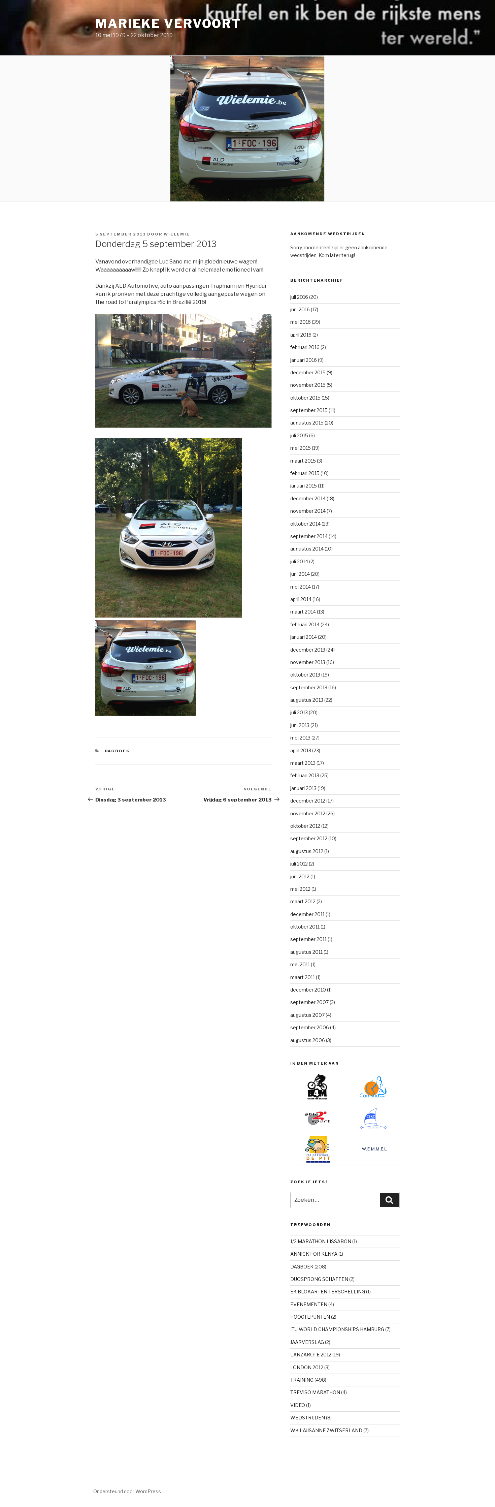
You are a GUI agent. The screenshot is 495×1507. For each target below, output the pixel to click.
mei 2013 (300, 738)
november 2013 (307, 662)
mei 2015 (300, 448)
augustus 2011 (306, 952)
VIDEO (297, 1405)
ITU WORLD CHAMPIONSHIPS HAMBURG (337, 1329)
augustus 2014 (307, 549)
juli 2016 (299, 297)
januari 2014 (303, 637)
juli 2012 (299, 864)
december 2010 (308, 990)
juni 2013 (299, 725)
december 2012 (307, 801)
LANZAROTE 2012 (310, 1354)
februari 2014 (305, 624)
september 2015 (309, 410)
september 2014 (309, 536)
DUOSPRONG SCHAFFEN (319, 1279)
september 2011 (308, 939)
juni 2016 (300, 309)
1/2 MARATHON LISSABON (320, 1241)
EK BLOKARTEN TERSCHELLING (327, 1291)
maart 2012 (303, 901)
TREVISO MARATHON (315, 1392)
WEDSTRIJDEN (307, 1417)
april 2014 (300, 599)
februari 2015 (305, 473)
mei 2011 (300, 964)
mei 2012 (300, 889)
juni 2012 (299, 876)
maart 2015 (303, 461)
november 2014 (308, 511)
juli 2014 (299, 561)
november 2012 (307, 813)
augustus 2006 (307, 1040)
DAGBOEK (117, 751)
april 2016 (300, 335)
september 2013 (308, 687)
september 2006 (309, 1027)
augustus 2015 (307, 423)
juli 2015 (299, 435)
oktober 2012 (305, 826)
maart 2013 (303, 763)
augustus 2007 (307, 1015)
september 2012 (308, 838)
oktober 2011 (305, 927)
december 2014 (308, 498)
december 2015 (308, 372)
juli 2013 (299, 712)
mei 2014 (300, 587)
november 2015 (308, 385)
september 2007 (309, 1002)
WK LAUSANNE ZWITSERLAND (326, 1430)
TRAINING (302, 1380)
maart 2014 (303, 612)
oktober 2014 (305, 524)
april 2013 (300, 750)
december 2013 (307, 650)
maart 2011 (302, 977)
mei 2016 (300, 322)
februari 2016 (305, 347)
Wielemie (177, 234)
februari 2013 (304, 775)
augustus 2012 (306, 851)
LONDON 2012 (306, 1367)
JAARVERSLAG (307, 1342)
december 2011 (307, 914)
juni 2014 (300, 574)
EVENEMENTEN (308, 1304)
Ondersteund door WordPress (127, 1491)
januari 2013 (303, 788)
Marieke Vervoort (168, 23)
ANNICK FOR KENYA (313, 1254)
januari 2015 (303, 486)
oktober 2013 (305, 675)
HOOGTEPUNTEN (310, 1317)
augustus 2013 (306, 700)
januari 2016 (303, 360)
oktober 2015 (305, 398)
